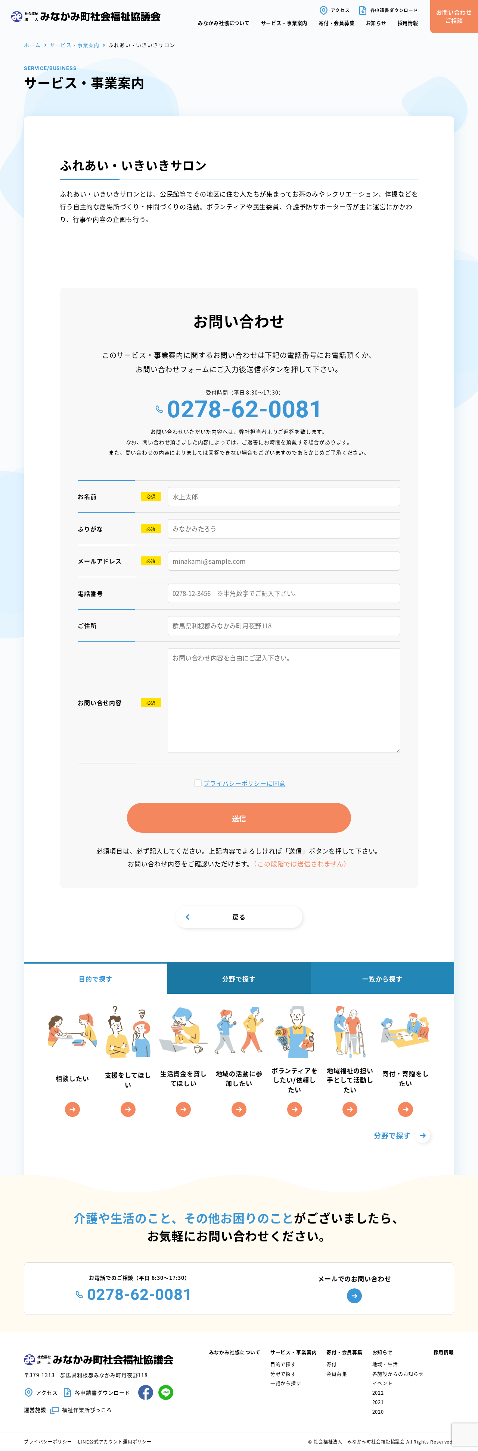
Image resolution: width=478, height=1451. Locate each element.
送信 (239, 818)
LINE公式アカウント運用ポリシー (115, 1441)
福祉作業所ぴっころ (87, 1409)
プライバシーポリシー (48, 1441)
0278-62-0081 (245, 409)
